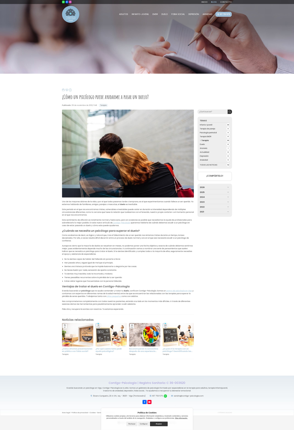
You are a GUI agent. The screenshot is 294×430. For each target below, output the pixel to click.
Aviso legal (66, 413)
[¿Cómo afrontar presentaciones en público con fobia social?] (77, 334)
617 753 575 (157, 396)
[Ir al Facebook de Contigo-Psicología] (145, 402)
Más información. (181, 418)
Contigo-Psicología (121, 222)
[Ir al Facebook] (66, 2)
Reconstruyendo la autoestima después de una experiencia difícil (143, 350)
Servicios (100, 413)
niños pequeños (113, 296)
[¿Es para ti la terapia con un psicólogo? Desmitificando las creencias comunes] (178, 334)
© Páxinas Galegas (225, 412)
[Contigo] (70, 14)
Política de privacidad (80, 413)
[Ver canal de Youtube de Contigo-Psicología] (149, 402)
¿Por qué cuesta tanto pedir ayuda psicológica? (109, 350)
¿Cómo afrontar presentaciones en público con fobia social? (77, 350)
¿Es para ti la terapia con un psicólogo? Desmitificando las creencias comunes (177, 350)
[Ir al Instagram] (70, 2)
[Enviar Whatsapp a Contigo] (63, 2)
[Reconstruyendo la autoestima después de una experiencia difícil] (144, 334)
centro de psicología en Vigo (179, 290)
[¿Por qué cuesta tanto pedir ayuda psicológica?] (111, 334)
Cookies (93, 413)
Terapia (103, 105)
